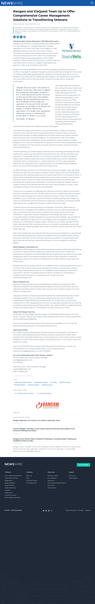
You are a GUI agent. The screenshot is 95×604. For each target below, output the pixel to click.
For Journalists (52, 478)
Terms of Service (71, 510)
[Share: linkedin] (21, 36)
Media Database (10, 483)
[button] (92, 3)
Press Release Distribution (13, 475)
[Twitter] (46, 510)
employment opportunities (32, 74)
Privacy (80, 510)
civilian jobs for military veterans (22, 382)
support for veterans (65, 382)
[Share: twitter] (17, 36)
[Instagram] (51, 510)
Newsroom (51, 480)
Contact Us (72, 475)
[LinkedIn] (48, 510)
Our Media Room (31, 483)
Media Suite (8, 480)
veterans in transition (33, 385)
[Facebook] (43, 510)
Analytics (7, 490)
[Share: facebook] (14, 36)
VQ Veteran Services (47, 385)
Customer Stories (31, 480)
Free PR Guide (83, 465)
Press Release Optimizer (12, 497)
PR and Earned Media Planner (57, 483)
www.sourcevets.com (34, 58)
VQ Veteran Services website (25, 393)
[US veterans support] (71, 51)
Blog (27, 478)
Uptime (87, 510)
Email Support (73, 478)
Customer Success (11, 495)
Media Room (9, 492)
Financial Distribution (11, 478)
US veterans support (19, 385)
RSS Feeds (51, 485)
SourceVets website (45, 393)
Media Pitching (9, 485)
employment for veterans (41, 382)
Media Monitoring (10, 488)
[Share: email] (24, 36)
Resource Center (53, 475)
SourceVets (54, 382)
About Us (29, 475)
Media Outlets (52, 488)
